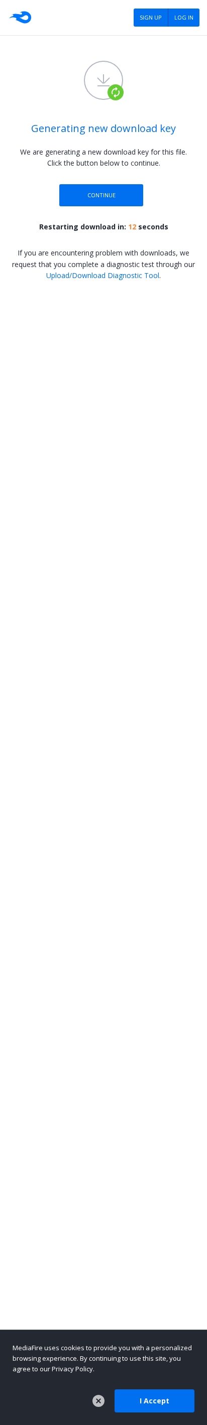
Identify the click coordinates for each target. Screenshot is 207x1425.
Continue (101, 195)
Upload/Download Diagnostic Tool (102, 275)
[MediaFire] (20, 17)
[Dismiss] (98, 1401)
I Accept (154, 1400)
